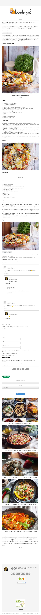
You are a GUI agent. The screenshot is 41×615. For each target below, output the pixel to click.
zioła (31, 543)
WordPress (37, 613)
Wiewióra (12, 287)
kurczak (30, 539)
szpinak (5, 543)
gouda (19, 257)
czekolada (15, 537)
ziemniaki (33, 257)
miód (37, 539)
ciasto (8, 537)
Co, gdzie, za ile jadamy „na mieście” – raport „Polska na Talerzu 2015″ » (27, 260)
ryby (34, 541)
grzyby (21, 257)
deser (18, 537)
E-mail (3, 341)
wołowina (21, 543)
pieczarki (29, 257)
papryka (27, 257)
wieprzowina (16, 543)
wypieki (24, 543)
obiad (11, 541)
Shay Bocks (17, 613)
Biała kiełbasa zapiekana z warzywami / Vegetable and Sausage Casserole (20, 450)
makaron (34, 539)
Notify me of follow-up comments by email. (10, 353)
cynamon (12, 537)
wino (19, 543)
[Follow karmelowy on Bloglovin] (21, 583)
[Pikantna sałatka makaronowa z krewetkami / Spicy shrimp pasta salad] (20, 502)
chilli (6, 537)
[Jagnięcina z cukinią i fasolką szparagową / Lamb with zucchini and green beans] (20, 529)
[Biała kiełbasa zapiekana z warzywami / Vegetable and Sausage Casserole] (20, 448)
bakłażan (7, 257)
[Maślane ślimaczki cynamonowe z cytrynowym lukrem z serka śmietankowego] (20, 475)
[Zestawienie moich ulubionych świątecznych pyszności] (20, 421)
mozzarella (24, 257)
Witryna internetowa (5, 345)
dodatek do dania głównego (14, 257)
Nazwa (3, 337)
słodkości (9, 543)
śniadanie (36, 543)
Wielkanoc (12, 543)
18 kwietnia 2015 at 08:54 (13, 279)
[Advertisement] (21, 3)
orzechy (14, 541)
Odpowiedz (6, 273)
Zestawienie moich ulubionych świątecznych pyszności (20, 423)
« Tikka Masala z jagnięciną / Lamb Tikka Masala (9, 259)
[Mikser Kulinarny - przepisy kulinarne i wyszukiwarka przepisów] (20, 606)
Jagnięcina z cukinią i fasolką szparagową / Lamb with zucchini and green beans (20, 531)
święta (3, 545)
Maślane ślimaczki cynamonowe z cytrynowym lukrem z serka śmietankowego (20, 477)
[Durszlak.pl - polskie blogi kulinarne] (20, 609)
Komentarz (4, 328)
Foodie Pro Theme (11, 613)
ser (31, 257)
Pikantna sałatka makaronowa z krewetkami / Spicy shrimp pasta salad (20, 504)
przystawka (31, 541)
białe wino (3, 537)
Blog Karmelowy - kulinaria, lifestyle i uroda (20, 11)
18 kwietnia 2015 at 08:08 (11, 303)
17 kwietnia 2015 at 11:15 (11, 268)
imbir (15, 538)
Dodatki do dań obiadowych (9, 256)
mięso (4, 541)
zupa (33, 543)
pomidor (27, 541)
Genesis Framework (27, 613)
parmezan (20, 541)
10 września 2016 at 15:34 (15, 288)
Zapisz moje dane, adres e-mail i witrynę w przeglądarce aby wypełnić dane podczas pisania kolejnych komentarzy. (19, 351)
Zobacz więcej (13, 569)
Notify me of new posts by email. (8, 355)
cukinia (10, 257)
